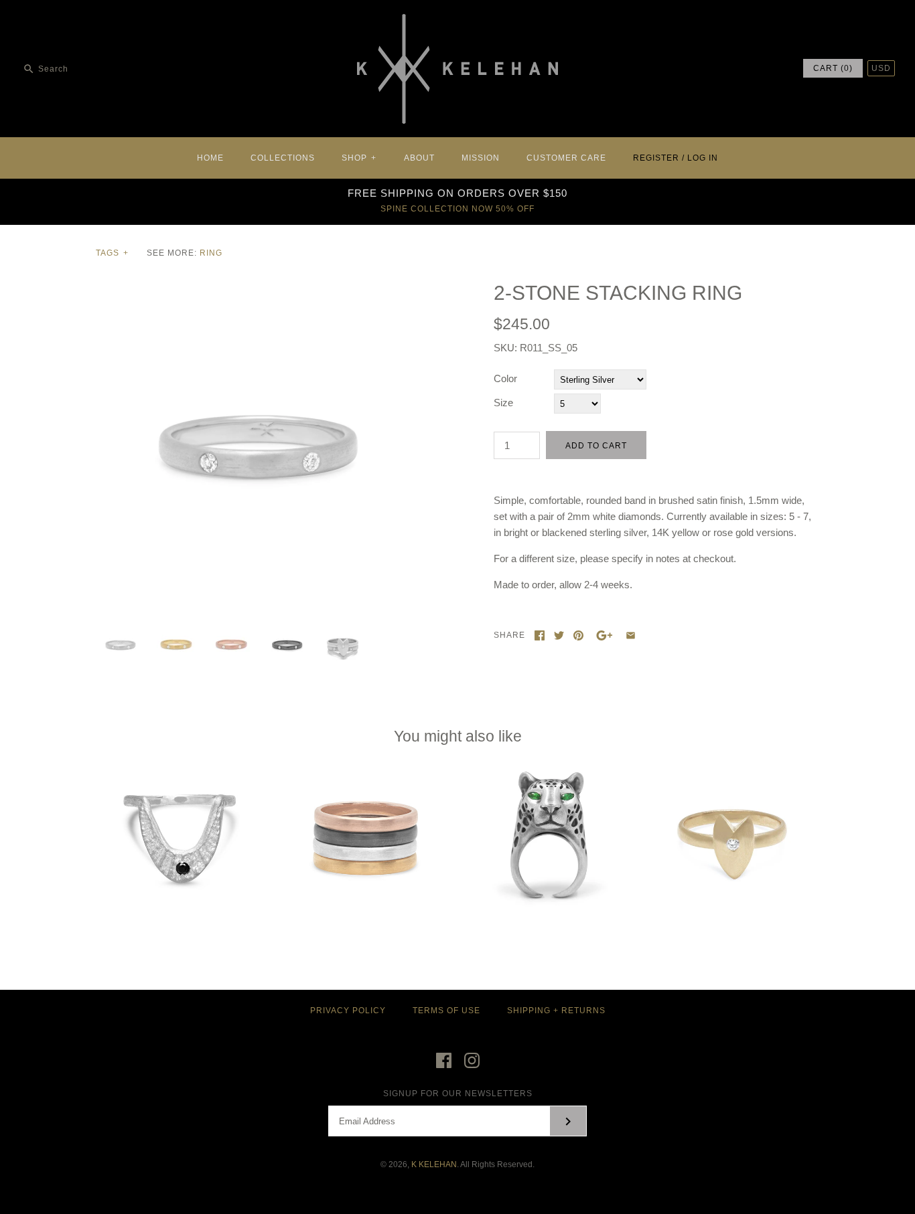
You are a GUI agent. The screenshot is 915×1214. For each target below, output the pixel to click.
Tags (112, 253)
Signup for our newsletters (458, 1093)
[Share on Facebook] (540, 635)
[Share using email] (631, 635)
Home (210, 158)
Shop (359, 158)
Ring (211, 253)
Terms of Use (446, 1010)
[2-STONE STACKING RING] (258, 288)
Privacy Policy (348, 1010)
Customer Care (566, 158)
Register (656, 158)
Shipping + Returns (556, 1010)
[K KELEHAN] (457, 21)
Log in (702, 158)
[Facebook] (443, 1060)
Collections (283, 158)
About (419, 158)
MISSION (481, 158)
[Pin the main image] (578, 635)
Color (505, 378)
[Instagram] (472, 1060)
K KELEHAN (434, 1164)
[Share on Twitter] (559, 635)
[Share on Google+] (604, 635)
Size (503, 402)
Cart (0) (833, 68)
